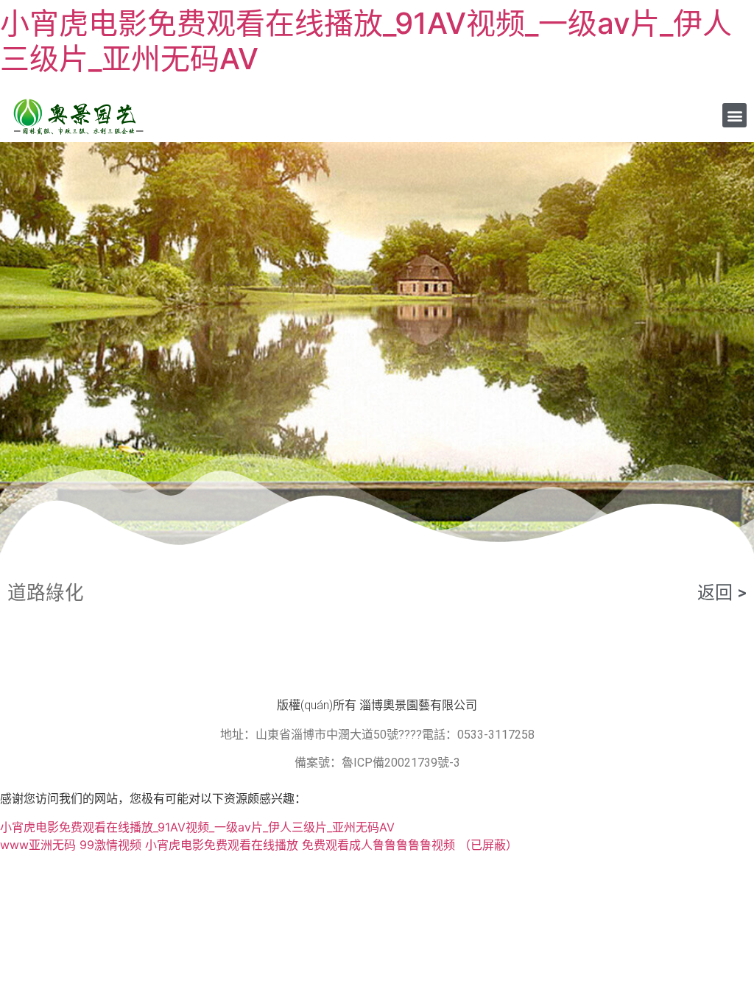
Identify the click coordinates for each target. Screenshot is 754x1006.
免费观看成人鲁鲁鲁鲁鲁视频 (378, 844)
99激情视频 (110, 844)
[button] (734, 115)
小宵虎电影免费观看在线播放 (221, 844)
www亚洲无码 (38, 844)
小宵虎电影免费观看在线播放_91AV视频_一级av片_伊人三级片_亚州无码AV (366, 41)
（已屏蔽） (488, 844)
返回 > (722, 593)
